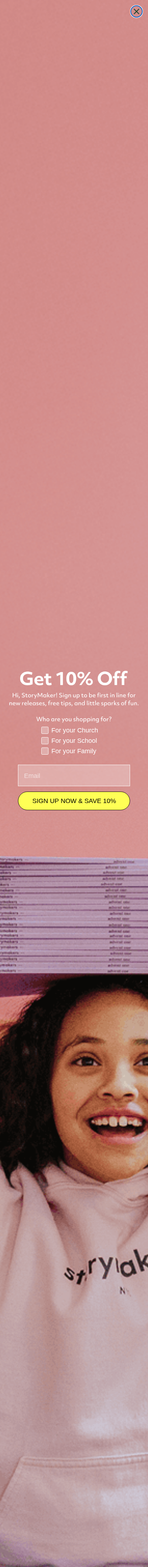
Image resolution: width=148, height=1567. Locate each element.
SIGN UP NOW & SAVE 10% (74, 800)
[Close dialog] (136, 11)
